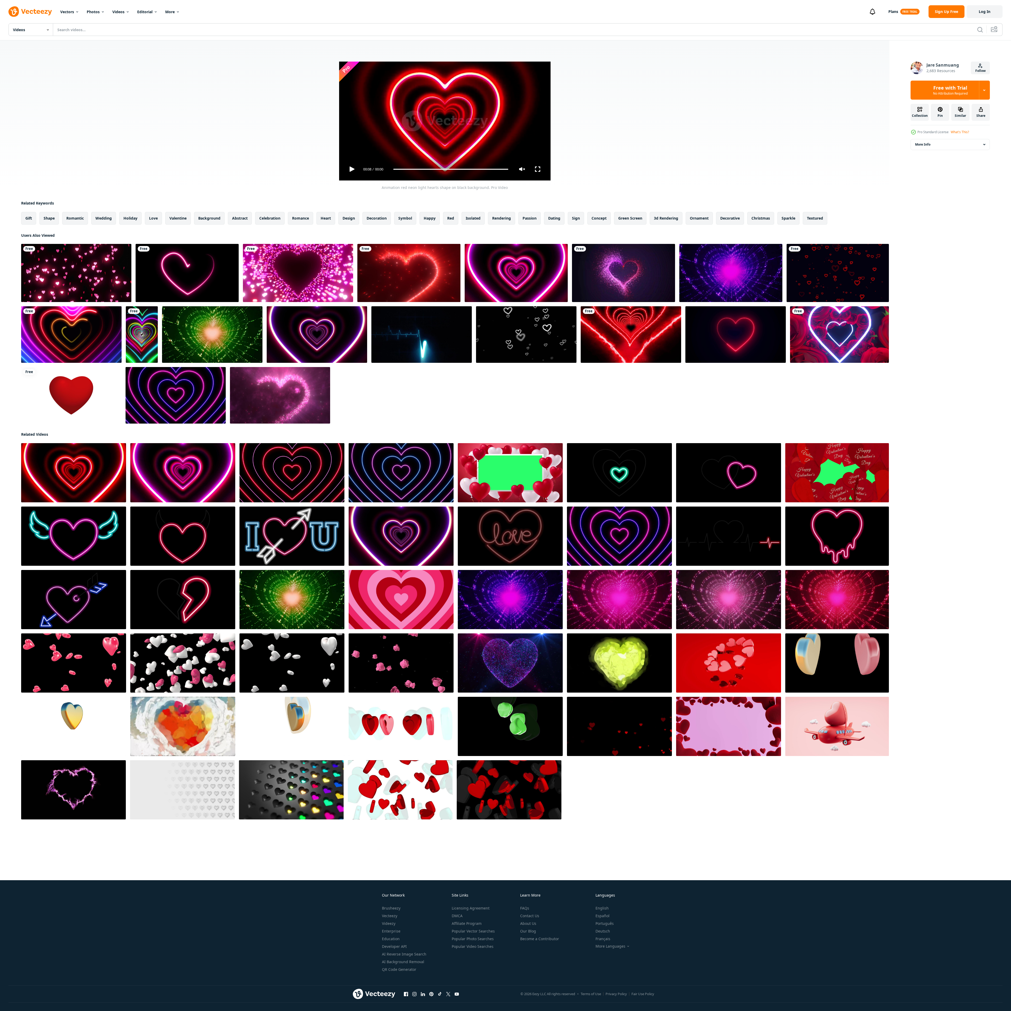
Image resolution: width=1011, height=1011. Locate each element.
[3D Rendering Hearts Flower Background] (73, 726)
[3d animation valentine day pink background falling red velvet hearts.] (728, 726)
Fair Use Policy (642, 993)
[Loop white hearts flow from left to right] (526, 334)
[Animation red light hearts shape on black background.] (837, 599)
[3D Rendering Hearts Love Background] (837, 663)
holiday (130, 218)
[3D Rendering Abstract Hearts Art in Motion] (510, 726)
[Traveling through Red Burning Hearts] (631, 334)
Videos (118, 11)
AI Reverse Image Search (404, 954)
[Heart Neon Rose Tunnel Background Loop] (839, 334)
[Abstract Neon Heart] (187, 273)
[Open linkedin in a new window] (423, 994)
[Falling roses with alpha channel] (401, 663)
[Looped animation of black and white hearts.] (182, 789)
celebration (269, 218)
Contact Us (529, 915)
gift (28, 218)
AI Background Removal (403, 961)
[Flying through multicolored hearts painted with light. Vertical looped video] (142, 334)
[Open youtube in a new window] (457, 994)
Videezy (388, 923)
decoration (377, 218)
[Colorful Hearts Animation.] (71, 334)
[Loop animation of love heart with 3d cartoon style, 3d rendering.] (837, 726)
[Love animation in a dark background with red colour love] (623, 273)
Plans (893, 11)
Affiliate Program (467, 923)
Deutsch (602, 931)
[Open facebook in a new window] (406, 994)
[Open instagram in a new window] (414, 994)
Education (391, 938)
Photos (93, 11)
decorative (730, 218)
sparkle (788, 218)
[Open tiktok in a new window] (440, 994)
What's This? (960, 132)
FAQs (524, 908)
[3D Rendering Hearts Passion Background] (728, 663)
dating (554, 218)
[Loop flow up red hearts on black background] (619, 726)
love (153, 218)
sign (576, 218)
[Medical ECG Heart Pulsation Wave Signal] (421, 334)
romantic (75, 218)
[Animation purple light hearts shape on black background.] (619, 599)
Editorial (145, 11)
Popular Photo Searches (473, 938)
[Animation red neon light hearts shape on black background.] (73, 472)
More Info (922, 144)
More (170, 11)
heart (326, 218)
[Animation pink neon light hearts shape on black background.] (516, 273)
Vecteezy (389, 915)
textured (815, 218)
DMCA (457, 915)
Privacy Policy (616, 993)
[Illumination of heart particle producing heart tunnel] (298, 273)
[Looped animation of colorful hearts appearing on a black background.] (291, 789)
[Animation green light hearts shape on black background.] (212, 334)
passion (530, 218)
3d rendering (666, 218)
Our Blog (528, 931)
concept (599, 218)
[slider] (450, 169)
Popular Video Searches (472, 946)
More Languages (610, 946)
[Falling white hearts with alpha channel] (291, 663)
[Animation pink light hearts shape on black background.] (401, 599)
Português (604, 923)
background (209, 218)
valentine (178, 218)
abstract (240, 218)
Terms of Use (591, 993)
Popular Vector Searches (473, 931)
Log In (984, 11)
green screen (630, 218)
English (602, 908)
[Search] (980, 29)
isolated (473, 218)
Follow (980, 70)
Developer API (394, 946)
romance (300, 218)
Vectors (67, 11)
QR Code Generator (399, 969)
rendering (501, 218)
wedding (103, 218)
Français (602, 938)
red (450, 218)
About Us (528, 923)
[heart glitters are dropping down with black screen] (76, 273)
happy (430, 218)
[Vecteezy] (30, 11)
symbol (405, 218)
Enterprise (391, 931)
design (349, 218)
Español (602, 915)
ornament (699, 218)
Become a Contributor (539, 938)
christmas (760, 218)
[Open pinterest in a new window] (431, 994)
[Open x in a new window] (448, 994)
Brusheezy (391, 908)
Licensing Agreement (471, 908)
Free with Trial (950, 90)
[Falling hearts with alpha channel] (73, 663)
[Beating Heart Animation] (71, 395)
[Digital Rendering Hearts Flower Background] (619, 663)
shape (49, 218)
